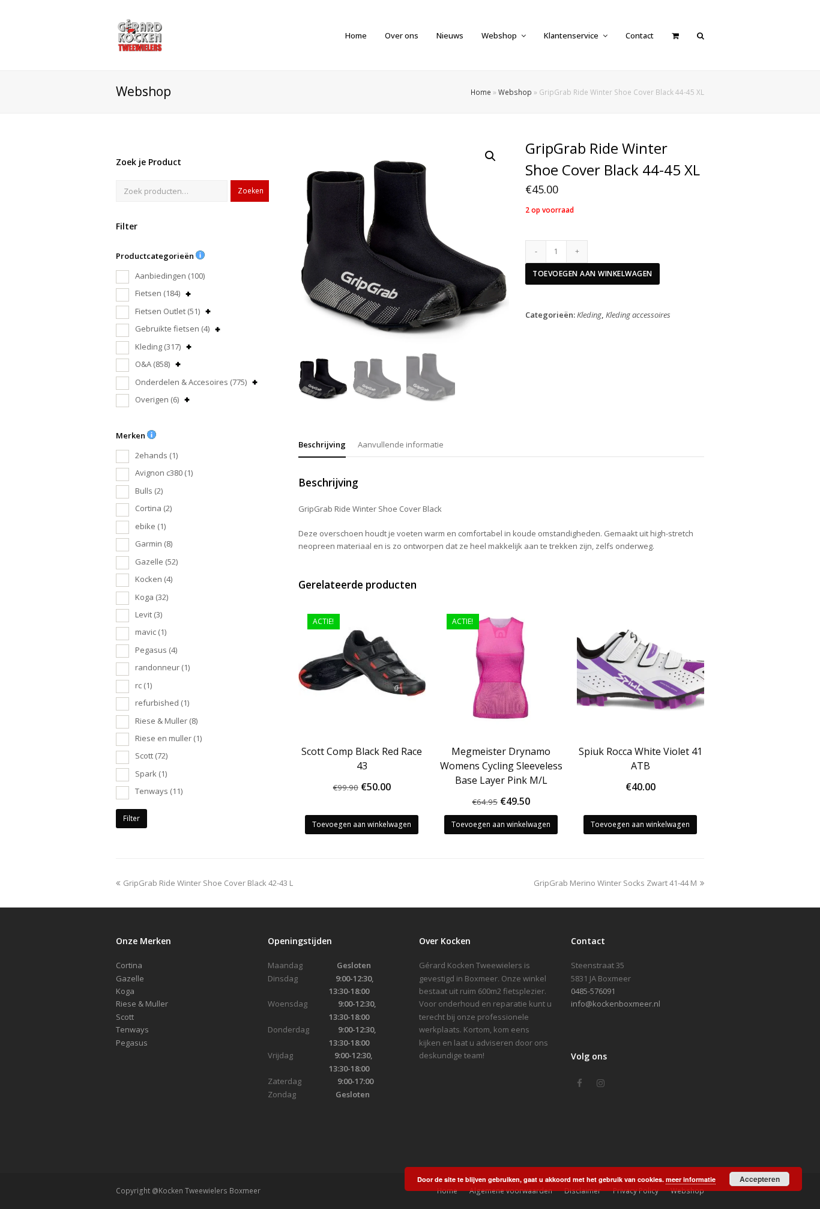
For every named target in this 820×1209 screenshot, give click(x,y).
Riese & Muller (166, 720)
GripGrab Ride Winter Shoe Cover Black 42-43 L (207, 882)
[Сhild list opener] (188, 294)
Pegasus (156, 649)
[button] (490, 156)
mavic (150, 631)
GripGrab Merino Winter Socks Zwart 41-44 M (615, 882)
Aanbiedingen (170, 275)
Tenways (158, 791)
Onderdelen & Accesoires (191, 382)
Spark (151, 773)
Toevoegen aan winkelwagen (592, 273)
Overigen (157, 399)
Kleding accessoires (638, 314)
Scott (151, 755)
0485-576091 (593, 991)
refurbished (162, 702)
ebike (150, 526)
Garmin (153, 543)
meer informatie (691, 1179)
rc (143, 685)
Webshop (515, 92)
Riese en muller (168, 738)
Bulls (149, 490)
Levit (148, 614)
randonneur (162, 667)
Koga (151, 597)
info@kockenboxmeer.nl (615, 1003)
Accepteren (760, 1179)
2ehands (156, 455)
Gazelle (156, 561)
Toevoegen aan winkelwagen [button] (361, 824)
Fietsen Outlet (167, 311)
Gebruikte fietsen (172, 328)
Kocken (153, 579)
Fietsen (157, 293)
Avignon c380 (164, 472)
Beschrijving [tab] (322, 444)
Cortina (153, 508)
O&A (152, 364)
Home (481, 92)
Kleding (158, 346)
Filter (131, 818)
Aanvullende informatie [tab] (401, 444)
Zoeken (251, 191)
